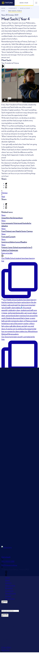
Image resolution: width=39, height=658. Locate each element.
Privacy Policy (6, 647)
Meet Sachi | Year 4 (15, 11)
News (3, 11)
